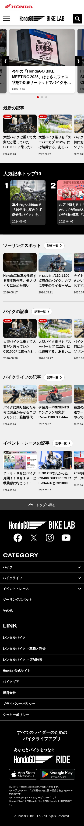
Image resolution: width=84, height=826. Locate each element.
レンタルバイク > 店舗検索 (22, 659)
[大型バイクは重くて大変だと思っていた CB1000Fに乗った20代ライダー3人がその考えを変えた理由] (20, 124)
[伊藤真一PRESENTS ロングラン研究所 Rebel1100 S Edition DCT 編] (55, 394)
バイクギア (11, 682)
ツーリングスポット (17, 599)
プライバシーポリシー (19, 704)
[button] (3, 61)
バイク (8, 567)
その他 (8, 610)
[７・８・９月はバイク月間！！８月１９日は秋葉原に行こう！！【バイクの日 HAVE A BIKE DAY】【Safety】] (20, 460)
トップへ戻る (46, 505)
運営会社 (9, 693)
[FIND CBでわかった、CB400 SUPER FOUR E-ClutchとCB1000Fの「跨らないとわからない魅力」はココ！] (55, 460)
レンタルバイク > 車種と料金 (24, 648)
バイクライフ (12, 578)
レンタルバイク (14, 637)
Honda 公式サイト (17, 670)
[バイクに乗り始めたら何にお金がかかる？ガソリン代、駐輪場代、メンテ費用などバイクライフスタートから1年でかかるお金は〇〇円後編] (20, 394)
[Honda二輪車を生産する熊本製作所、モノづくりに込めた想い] (20, 262)
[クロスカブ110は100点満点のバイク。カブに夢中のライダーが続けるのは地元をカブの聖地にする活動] (55, 262)
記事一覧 (52, 245)
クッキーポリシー (16, 715)
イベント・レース (16, 589)
